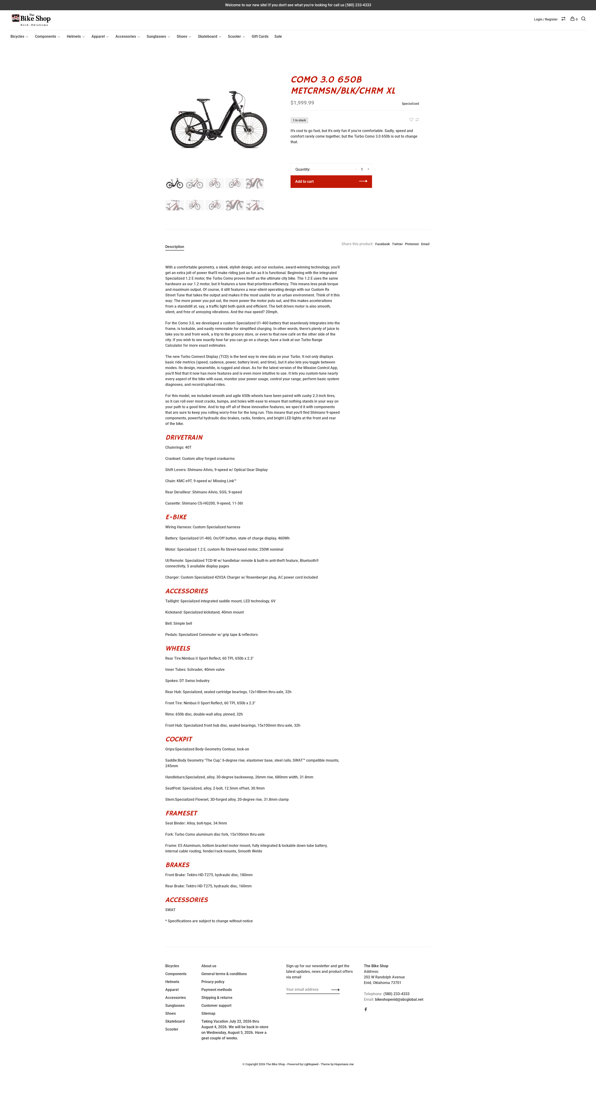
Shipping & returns (216, 997)
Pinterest (412, 244)
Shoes (182, 36)
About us (208, 966)
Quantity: (302, 169)
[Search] (584, 19)
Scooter (234, 36)
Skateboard (207, 36)
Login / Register (546, 19)
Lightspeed (311, 1064)
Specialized (410, 103)
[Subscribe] (334, 989)
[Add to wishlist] (412, 120)
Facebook (382, 244)
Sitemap (208, 1013)
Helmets (74, 36)
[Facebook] (366, 1009)
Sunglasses (156, 36)
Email (425, 244)
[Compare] (564, 19)
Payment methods (216, 989)
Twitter (397, 244)
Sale (278, 36)
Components (45, 36)
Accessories (125, 36)
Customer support (216, 1005)
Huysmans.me (344, 1064)
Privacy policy (212, 982)
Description (174, 246)
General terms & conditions (224, 974)
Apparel (98, 36)
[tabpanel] (218, 119)
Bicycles (17, 36)
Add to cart (304, 181)
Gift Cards (260, 36)
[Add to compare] (417, 120)
